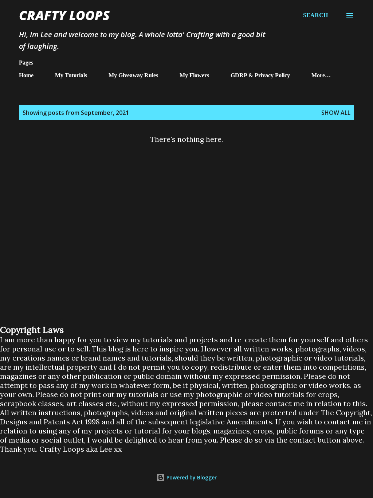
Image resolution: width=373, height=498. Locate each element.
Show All (335, 113)
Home (26, 75)
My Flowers (194, 75)
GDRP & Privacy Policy (260, 75)
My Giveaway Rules (133, 75)
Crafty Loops (64, 15)
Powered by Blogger (191, 477)
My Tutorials (71, 75)
